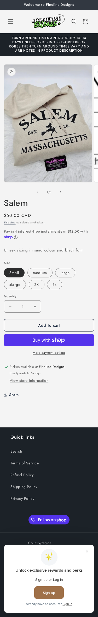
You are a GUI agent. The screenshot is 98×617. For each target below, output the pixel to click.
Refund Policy (22, 474)
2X (36, 284)
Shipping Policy (23, 486)
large (65, 272)
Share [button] (14, 394)
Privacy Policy (22, 498)
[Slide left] (37, 192)
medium (40, 272)
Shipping (10, 222)
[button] (10, 21)
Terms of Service (24, 463)
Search (16, 451)
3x (55, 284)
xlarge (14, 284)
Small (14, 272)
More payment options (49, 352)
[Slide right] (60, 192)
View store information (29, 380)
